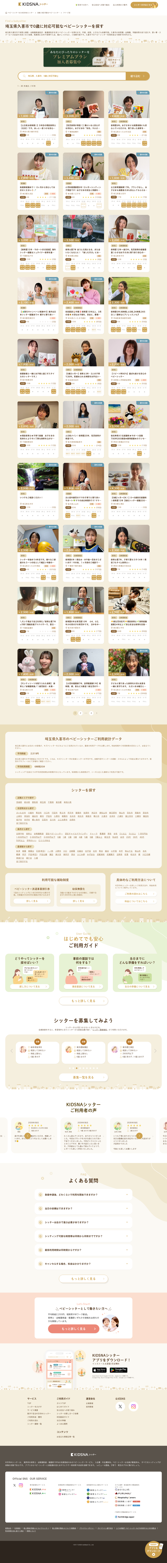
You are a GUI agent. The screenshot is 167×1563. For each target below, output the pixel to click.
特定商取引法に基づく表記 (14, 1531)
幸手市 (27, 820)
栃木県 (27, 802)
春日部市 (113, 813)
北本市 (112, 816)
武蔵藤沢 (110, 854)
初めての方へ (83, 5)
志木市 (73, 816)
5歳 (86, 837)
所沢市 (70, 813)
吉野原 (119, 854)
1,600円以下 (22, 837)
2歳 (69, 837)
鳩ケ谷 (29, 858)
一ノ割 (50, 851)
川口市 (47, 813)
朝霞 (24, 851)
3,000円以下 (49, 837)
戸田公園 (43, 854)
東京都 (59, 802)
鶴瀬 (18, 854)
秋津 (18, 851)
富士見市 (129, 816)
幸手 (121, 851)
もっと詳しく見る (83, 1278)
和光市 (81, 816)
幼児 (122, 837)
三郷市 (138, 816)
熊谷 (101, 851)
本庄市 (94, 813)
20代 (128, 837)
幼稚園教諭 (39, 834)
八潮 (36, 858)
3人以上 (132, 834)
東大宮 (58, 854)
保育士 (29, 834)
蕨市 (42, 816)
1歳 (64, 837)
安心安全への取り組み (101, 5)
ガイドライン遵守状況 (105, 1528)
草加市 (27, 816)
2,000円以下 (36, 837)
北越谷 (80, 851)
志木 (145, 851)
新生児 (107, 837)
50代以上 (20, 840)
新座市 (88, 816)
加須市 (86, 813)
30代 (135, 837)
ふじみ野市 (62, 820)
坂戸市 (19, 820)
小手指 (114, 851)
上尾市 (19, 816)
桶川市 (96, 816)
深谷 (73, 854)
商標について (31, 1531)
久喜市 (104, 816)
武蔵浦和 (101, 854)
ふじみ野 (81, 854)
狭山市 (122, 813)
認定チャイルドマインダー (76, 834)
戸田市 (49, 816)
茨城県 (19, 802)
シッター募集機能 (100, 1030)
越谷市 (35, 816)
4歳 (80, 837)
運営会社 (8, 1528)
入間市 (57, 816)
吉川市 (53, 820)
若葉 (126, 854)
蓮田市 (146, 816)
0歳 (59, 837)
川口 (65, 851)
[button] (70, 1068)
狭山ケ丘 (129, 851)
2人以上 (123, 834)
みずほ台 (91, 854)
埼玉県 (43, 802)
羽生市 (130, 813)
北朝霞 (72, 851)
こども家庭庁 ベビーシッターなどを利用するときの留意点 (136, 1528)
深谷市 (146, 813)
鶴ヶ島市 (36, 820)
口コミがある (44, 840)
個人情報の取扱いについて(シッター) (36, 1528)
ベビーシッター (65, 32)
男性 (109, 834)
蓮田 (51, 854)
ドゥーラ (94, 834)
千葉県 (51, 802)
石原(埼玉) (40, 851)
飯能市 (78, 813)
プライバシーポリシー (87, 1528)
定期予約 (20, 834)
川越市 (31, 813)
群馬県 (35, 802)
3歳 (75, 837)
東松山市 (103, 813)
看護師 (102, 834)
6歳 (91, 837)
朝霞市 (65, 816)
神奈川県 (68, 802)
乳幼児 (115, 837)
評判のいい (31, 840)
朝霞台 (31, 851)
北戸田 (88, 851)
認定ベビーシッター (54, 834)
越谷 (107, 851)
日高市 (45, 820)
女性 (115, 834)
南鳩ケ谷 (20, 858)
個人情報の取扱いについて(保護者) (64, 1528)
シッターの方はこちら (143, 5)
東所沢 (66, 854)
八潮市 (120, 816)
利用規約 (17, 1528)
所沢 (24, 854)
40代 (142, 837)
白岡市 (72, 820)
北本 (95, 851)
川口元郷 (146, 854)
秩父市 (62, 813)
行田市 (55, 813)
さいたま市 (21, 813)
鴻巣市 (138, 813)
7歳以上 (98, 837)
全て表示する (22, 823)
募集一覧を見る (83, 1077)
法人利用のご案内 (120, 5)
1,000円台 (143, 834)
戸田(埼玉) (32, 854)
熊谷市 (39, 813)
